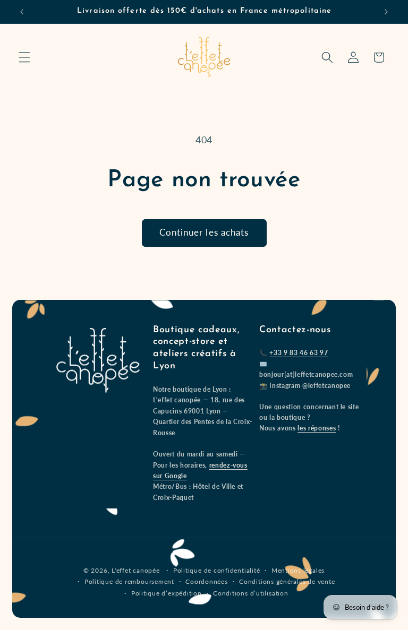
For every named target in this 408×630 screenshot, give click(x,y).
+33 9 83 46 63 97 (298, 353)
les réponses (317, 428)
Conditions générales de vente (287, 581)
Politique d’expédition (166, 593)
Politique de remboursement (129, 581)
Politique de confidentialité (216, 570)
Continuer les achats (204, 232)
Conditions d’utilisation (250, 593)
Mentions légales (298, 570)
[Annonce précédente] (21, 11)
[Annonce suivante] (386, 11)
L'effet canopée (136, 570)
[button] (24, 57)
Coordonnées (206, 581)
